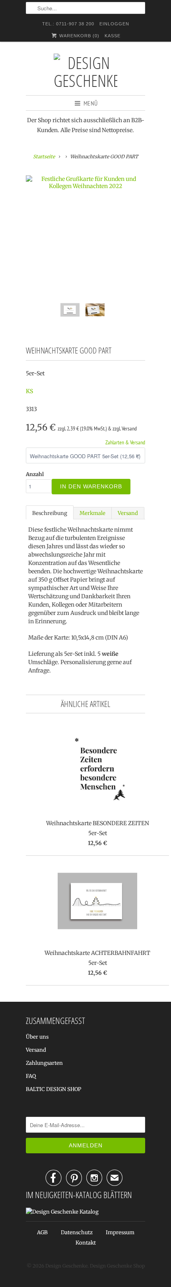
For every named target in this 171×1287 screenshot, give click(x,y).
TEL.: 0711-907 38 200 (68, 23)
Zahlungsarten (44, 1063)
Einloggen (114, 23)
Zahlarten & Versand (125, 442)
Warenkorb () (78, 35)
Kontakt (86, 1242)
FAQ (31, 1076)
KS (29, 391)
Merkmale (92, 513)
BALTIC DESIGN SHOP (53, 1089)
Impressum (120, 1232)
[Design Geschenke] (85, 71)
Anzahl (35, 474)
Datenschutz (77, 1232)
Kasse (112, 35)
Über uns (37, 1036)
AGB (42, 1232)
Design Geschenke (66, 1266)
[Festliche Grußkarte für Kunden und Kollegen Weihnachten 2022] (85, 182)
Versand (128, 513)
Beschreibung (49, 513)
